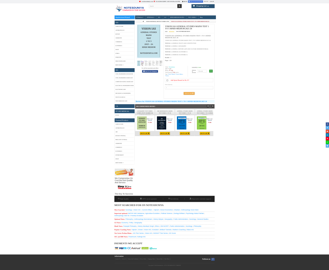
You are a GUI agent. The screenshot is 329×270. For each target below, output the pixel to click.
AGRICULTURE (119, 26)
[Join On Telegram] (327, 146)
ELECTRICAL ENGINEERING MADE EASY (124, 86)
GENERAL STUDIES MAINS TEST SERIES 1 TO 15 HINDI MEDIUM (205, 113)
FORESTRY (118, 57)
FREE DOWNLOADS (120, 61)
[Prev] (208, 106)
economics (118, 151)
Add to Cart (188, 93)
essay (117, 159)
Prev (208, 106)
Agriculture (119, 124)
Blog (201, 17)
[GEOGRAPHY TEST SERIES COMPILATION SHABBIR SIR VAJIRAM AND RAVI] (140, 123)
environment (119, 155)
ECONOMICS (118, 45)
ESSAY (117, 49)
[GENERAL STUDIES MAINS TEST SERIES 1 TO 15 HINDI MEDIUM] (200, 123)
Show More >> (119, 65)
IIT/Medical (139, 17)
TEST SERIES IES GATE (121, 101)
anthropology (119, 128)
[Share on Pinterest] (327, 138)
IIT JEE (117, 115)
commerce (118, 147)
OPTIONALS (150, 17)
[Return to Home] (143, 21)
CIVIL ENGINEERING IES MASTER (124, 74)
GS (165, 17)
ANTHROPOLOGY (119, 30)
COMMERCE (118, 41)
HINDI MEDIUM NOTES (177, 17)
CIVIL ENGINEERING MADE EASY (124, 77)
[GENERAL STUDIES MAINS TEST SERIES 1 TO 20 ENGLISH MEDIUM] (180, 123)
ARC (116, 132)
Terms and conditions (133, 259)
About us (124, 259)
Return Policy (160, 259)
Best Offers (167, 259)
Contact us (117, 259)
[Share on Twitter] (327, 128)
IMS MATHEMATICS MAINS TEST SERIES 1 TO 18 (164, 112)
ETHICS (117, 53)
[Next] (213, 106)
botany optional (120, 135)
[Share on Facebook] (327, 124)
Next (213, 106)
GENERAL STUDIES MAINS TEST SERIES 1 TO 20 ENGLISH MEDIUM (185, 113)
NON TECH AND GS (120, 97)
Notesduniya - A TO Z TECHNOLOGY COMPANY (169, 265)
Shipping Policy (151, 259)
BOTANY (117, 34)
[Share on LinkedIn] (327, 135)
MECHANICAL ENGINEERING (123, 93)
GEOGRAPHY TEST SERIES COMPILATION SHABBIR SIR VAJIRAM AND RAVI (145, 113)
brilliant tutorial (121, 139)
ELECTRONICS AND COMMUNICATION (120, 90)
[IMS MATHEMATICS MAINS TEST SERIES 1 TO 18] (160, 123)
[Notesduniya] (130, 9)
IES (159, 17)
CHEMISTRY (118, 38)
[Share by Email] (327, 131)
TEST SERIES (192, 17)
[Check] (211, 71)
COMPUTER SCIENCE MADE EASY (124, 81)
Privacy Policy (143, 259)
